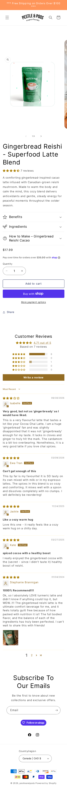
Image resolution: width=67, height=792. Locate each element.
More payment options (33, 302)
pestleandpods (27, 783)
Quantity (8, 263)
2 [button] (32, 655)
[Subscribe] (56, 710)
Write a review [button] (33, 377)
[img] (11, 398)
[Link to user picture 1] (10, 637)
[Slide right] (41, 136)
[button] (7, 17)
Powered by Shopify (46, 783)
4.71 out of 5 (42, 342)
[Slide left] (26, 136)
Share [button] (10, 312)
